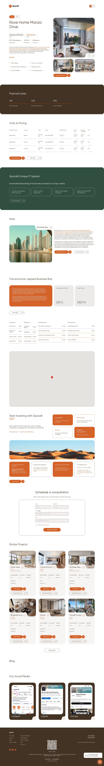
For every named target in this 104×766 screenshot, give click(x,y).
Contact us (22, 744)
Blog (21, 742)
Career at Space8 (24, 740)
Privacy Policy (48, 759)
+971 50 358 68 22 (91, 735)
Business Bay (30, 34)
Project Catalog (12, 742)
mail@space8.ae (91, 737)
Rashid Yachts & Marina (16, 570)
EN (90, 6)
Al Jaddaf (13, 618)
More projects (52, 650)
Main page (11, 735)
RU (93, 6)
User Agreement (55, 759)
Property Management (25, 735)
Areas (10, 740)
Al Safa (41, 570)
